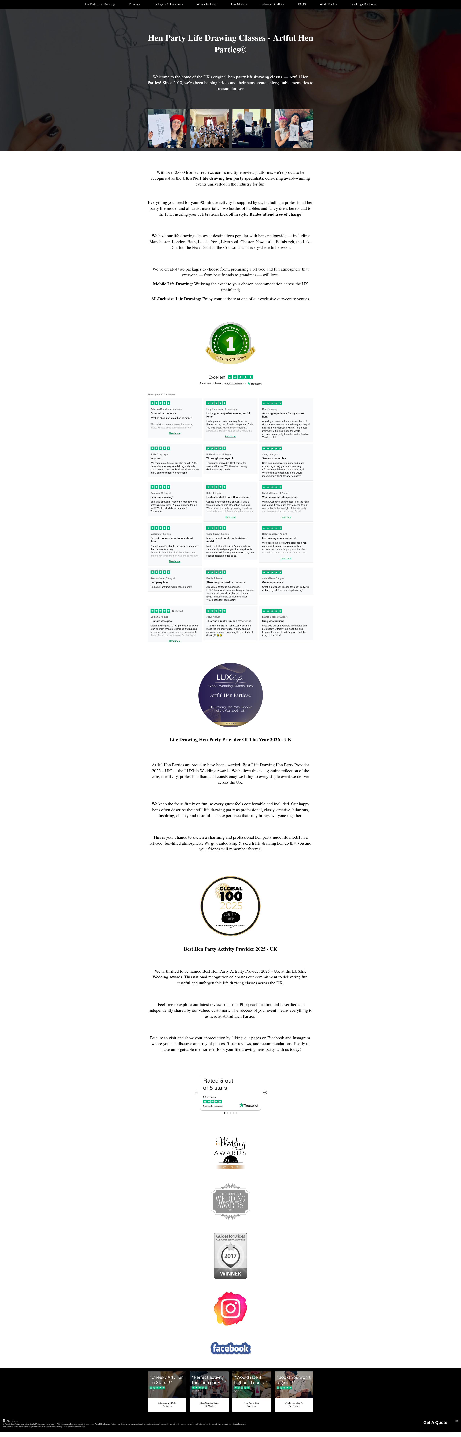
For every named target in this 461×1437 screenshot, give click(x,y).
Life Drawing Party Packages (167, 1404)
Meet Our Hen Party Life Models (209, 1404)
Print (8, 1421)
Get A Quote (435, 1424)
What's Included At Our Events (294, 1404)
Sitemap (15, 1421)
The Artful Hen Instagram (251, 1404)
